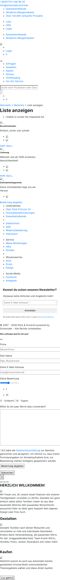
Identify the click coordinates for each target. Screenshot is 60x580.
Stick (8, 260)
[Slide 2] (4, 481)
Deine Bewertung (9, 378)
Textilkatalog (13, 77)
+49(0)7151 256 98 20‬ (12, 1)
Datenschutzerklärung (45, 317)
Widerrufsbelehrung (16, 230)
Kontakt (10, 250)
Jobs (8, 21)
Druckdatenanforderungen (20, 212)
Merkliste (19, 105)
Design (9, 267)
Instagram (11, 280)
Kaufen (9, 70)
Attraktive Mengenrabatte (20, 12)
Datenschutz (13, 223)
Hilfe (8, 25)
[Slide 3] (7, 481)
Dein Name (6, 355)
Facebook (11, 277)
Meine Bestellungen (16, 243)
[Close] (1, 339)
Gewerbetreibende (16, 8)
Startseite (5, 105)
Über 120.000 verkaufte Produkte (24, 15)
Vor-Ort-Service (14, 81)
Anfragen (11, 63)
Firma (3, 344)
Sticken (10, 74)
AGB (8, 226)
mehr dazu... (6, 145)
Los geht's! (7, 577)
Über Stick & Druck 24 (18, 209)
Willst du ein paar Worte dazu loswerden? (23, 406)
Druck (9, 264)
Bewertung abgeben (11, 202)
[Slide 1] (1, 481)
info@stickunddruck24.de (14, 5)
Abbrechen (7, 472)
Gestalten (11, 67)
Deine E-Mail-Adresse (12, 367)
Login (9, 28)
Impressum (12, 233)
